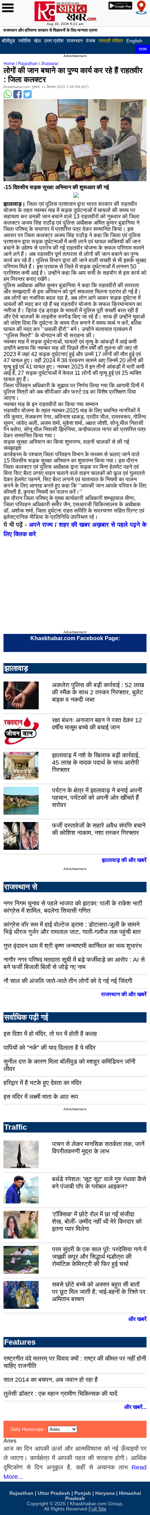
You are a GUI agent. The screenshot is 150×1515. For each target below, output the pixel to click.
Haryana (105, 1493)
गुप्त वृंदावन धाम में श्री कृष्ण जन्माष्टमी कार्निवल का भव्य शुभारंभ (72, 945)
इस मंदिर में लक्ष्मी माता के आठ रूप (40, 1096)
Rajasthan (28, 63)
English (134, 40)
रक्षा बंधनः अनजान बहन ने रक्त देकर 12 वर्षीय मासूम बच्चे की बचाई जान (97, 724)
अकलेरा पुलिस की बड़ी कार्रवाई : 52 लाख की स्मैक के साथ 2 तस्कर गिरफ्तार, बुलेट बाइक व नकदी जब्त (98, 692)
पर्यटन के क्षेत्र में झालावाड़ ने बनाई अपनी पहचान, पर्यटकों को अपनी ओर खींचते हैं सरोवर (97, 797)
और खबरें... (135, 1407)
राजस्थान (75, 40)
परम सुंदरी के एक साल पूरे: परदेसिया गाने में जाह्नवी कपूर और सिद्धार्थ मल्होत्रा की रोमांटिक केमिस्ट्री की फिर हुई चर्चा (99, 1256)
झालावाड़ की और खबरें (124, 860)
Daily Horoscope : (29, 1429)
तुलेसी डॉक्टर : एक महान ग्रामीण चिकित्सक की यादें (60, 1393)
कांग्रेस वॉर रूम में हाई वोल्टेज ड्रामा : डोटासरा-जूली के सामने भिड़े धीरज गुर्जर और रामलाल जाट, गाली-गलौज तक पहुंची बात (72, 928)
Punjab (82, 1493)
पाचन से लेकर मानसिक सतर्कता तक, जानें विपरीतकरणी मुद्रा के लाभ (98, 1148)
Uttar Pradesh (54, 1493)
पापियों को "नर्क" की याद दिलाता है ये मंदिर (49, 1047)
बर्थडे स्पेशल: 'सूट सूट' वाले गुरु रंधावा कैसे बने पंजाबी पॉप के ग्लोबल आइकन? (99, 1183)
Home (9, 63)
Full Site (97, 1509)
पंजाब (90, 40)
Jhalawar (49, 63)
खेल (37, 40)
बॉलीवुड (8, 40)
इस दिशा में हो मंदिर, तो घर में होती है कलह (50, 1033)
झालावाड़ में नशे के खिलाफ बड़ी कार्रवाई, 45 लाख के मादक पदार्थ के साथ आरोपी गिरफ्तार (96, 762)
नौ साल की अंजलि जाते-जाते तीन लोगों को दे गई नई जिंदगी (67, 980)
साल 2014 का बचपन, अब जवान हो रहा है (50, 1379)
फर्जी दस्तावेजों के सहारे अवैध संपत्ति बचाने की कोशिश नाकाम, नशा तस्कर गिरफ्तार (98, 829)
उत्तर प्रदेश (53, 40)
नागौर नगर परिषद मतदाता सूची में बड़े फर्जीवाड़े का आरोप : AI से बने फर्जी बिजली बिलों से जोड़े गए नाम (74, 963)
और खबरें (137, 1319)
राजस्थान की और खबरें (124, 994)
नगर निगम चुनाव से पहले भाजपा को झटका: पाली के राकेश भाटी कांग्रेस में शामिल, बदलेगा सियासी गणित (72, 907)
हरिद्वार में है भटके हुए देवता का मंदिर (42, 1082)
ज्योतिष (24, 40)
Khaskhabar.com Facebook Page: (75, 638)
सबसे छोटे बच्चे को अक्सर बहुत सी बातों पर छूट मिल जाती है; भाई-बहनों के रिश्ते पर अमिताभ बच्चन (98, 1292)
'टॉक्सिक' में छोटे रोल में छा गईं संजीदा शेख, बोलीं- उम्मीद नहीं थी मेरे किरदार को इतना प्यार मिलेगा (97, 1221)
